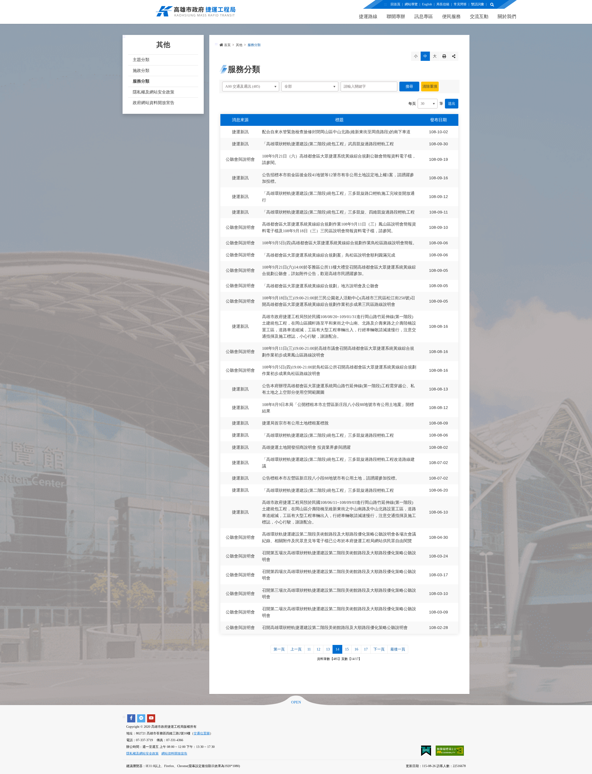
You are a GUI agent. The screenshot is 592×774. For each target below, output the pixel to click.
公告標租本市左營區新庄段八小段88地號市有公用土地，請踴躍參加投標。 (330, 478)
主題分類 (141, 59)
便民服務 (451, 16)
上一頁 (296, 649)
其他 (239, 45)
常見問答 (460, 4)
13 (328, 649)
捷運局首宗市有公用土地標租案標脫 (295, 423)
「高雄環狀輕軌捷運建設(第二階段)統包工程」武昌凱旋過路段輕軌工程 (328, 144)
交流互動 (479, 16)
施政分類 (141, 70)
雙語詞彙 (477, 4)
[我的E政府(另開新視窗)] (426, 750)
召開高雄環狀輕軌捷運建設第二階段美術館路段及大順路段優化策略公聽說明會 (335, 627)
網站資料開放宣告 (174, 753)
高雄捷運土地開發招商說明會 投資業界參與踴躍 (306, 447)
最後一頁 (397, 649)
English (427, 4)
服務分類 (141, 81)
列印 (444, 56)
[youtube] (151, 718)
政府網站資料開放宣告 (153, 102)
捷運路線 (368, 16)
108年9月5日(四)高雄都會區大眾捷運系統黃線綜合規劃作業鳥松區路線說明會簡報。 (339, 243)
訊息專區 (423, 16)
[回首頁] (195, 14)
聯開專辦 (396, 16)
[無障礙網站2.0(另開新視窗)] (450, 750)
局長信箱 (442, 4)
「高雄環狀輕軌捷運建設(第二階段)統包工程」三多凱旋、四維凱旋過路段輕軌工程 (338, 212)
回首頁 (395, 4)
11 (309, 649)
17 (366, 649)
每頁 (412, 103)
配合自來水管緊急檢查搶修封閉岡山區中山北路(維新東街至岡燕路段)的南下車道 (336, 132)
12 (318, 649)
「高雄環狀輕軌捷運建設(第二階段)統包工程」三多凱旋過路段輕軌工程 (328, 435)
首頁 (227, 45)
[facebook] (131, 718)
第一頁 (279, 649)
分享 (453, 56)
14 (337, 649)
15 (347, 649)
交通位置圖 (202, 733)
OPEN (296, 702)
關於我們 (507, 16)
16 (356, 649)
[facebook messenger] (141, 718)
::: (385, 4)
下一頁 (379, 649)
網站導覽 (411, 4)
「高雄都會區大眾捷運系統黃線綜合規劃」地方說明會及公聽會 (320, 286)
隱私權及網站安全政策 (153, 92)
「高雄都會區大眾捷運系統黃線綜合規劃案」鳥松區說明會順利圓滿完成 (328, 255)
